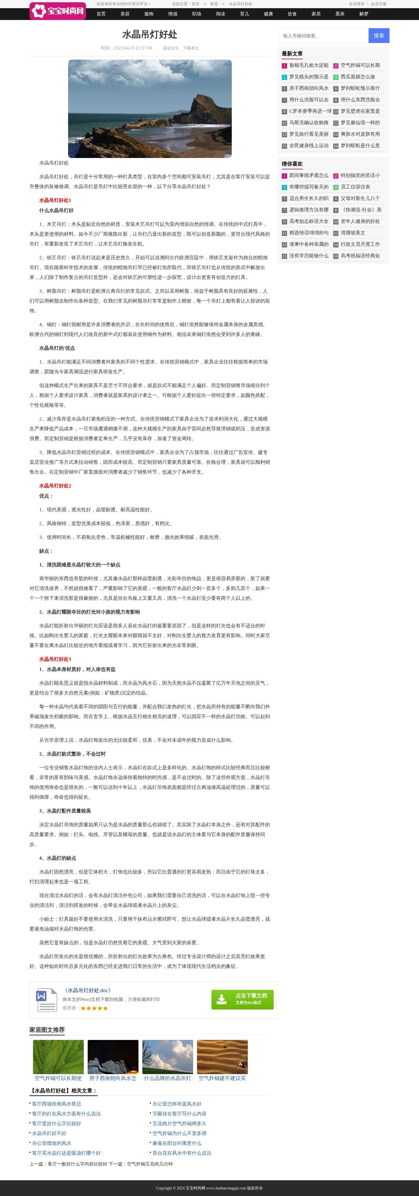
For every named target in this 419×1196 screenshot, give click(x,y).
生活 (42, 25)
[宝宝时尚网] (57, 11)
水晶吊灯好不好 (49, 1133)
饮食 (292, 13)
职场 (196, 13)
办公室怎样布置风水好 (177, 1104)
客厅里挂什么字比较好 (56, 1123)
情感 (172, 13)
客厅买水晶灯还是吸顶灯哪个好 (66, 1153)
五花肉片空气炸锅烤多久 (180, 1123)
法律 (90, 25)
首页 (101, 13)
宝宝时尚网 (195, 1188)
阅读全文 (171, 48)
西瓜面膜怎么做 (358, 76)
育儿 (244, 13)
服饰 (149, 13)
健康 (268, 13)
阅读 (220, 13)
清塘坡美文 (353, 232)
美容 (125, 13)
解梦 (364, 13)
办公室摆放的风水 (51, 1143)
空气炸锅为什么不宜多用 (180, 1133)
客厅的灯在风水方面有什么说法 (66, 1113)
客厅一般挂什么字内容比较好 (77, 1164)
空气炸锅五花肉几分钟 (150, 1164)
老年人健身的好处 (360, 221)
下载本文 (191, 48)
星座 (340, 13)
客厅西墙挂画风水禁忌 (56, 1104)
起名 (113, 25)
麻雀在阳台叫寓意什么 (177, 1143)
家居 (316, 13)
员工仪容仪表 (355, 186)
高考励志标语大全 (309, 221)
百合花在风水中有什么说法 (182, 1153)
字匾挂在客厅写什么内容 (180, 1113)
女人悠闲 (66, 25)
